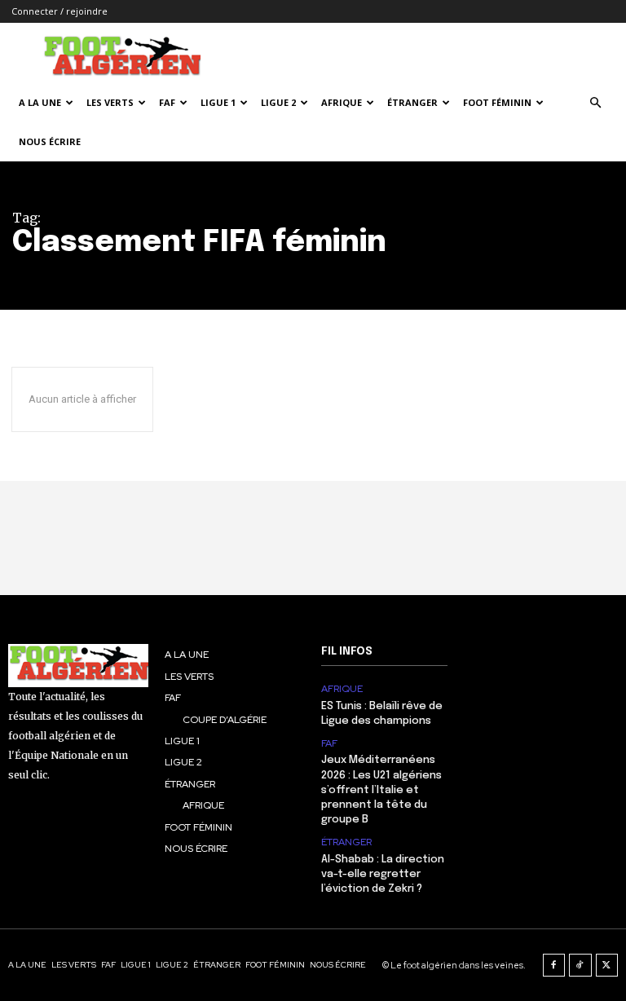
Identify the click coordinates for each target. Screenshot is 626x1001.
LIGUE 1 (218, 102)
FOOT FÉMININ (497, 102)
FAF (167, 102)
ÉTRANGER (412, 102)
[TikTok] (580, 965)
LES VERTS (110, 102)
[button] (595, 103)
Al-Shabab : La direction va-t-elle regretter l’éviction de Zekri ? (382, 874)
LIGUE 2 (278, 102)
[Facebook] (554, 965)
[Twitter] (607, 965)
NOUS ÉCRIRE (50, 141)
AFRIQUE (341, 102)
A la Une (40, 102)
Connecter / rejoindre (59, 11)
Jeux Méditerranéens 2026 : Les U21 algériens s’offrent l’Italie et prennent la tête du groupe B (381, 790)
